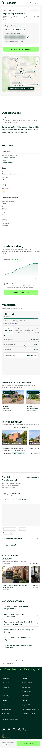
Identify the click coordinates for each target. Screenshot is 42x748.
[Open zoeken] (30, 3)
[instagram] (14, 729)
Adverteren (25, 696)
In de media (5, 687)
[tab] (8, 330)
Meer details (7, 336)
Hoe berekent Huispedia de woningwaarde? (14, 615)
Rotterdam (12, 669)
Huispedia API (26, 691)
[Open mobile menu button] (39, 2)
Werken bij (5, 696)
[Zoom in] (37, 58)
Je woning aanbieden (29, 713)
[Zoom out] (37, 61)
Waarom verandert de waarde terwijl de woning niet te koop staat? (18, 623)
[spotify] (9, 729)
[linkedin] (24, 729)
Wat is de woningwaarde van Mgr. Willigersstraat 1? (16, 607)
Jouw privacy (6, 713)
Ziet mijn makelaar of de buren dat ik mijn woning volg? (19, 646)
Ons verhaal (5, 683)
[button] (21, 72)
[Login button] (35, 3)
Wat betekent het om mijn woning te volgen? (17, 638)
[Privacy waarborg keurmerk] (6, 736)
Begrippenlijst (6, 709)
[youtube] (4, 729)
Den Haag (31, 669)
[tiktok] (19, 729)
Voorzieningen (9, 533)
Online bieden (26, 687)
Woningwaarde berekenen (30, 709)
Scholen (23, 529)
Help (3, 705)
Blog (3, 691)
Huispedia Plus (26, 705)
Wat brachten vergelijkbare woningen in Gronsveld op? (18, 631)
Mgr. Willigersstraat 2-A (13, 719)
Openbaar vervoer (10, 529)
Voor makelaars (27, 683)
